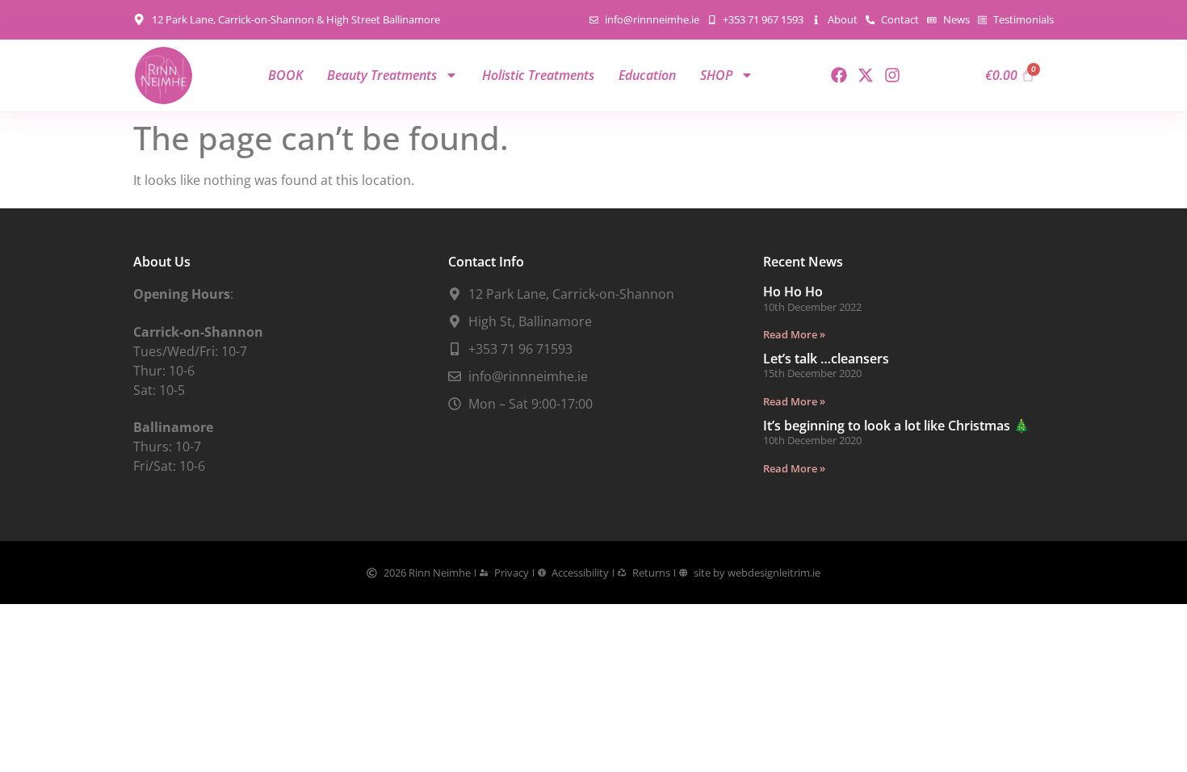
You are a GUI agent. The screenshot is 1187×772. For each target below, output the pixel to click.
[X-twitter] (865, 75)
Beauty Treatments (382, 75)
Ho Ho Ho (793, 291)
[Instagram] (892, 75)
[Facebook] (839, 75)
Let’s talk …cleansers (826, 358)
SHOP (716, 75)
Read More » (794, 334)
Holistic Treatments (538, 75)
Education (647, 75)
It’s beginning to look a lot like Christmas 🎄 (896, 425)
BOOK (285, 75)
